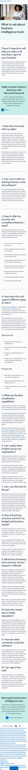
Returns (23, 733)
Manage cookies (4, 767)
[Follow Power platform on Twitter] (20, 726)
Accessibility (19, 758)
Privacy (24, 765)
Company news (12, 756)
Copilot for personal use (6, 730)
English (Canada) (4, 761)
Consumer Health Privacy (6, 765)
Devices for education (10, 737)
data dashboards (14, 413)
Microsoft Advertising (12, 746)
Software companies (10, 754)
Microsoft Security (10, 745)
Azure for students (10, 743)
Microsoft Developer (17, 748)
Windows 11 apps (14, 732)
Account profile (22, 732)
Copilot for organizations (20, 728)
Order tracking (3, 735)
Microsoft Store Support (15, 733)
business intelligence (11, 307)
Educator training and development (9, 741)
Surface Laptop (10, 728)
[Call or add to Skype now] (15, 768)
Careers (24, 754)
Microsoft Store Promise (14, 735)
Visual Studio (18, 754)
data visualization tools (18, 435)
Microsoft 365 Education (11, 739)
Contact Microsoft (17, 765)
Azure (17, 745)
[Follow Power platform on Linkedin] (16, 726)
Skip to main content (5, 1)
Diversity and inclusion (10, 758)
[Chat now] (11, 768)
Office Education (22, 739)
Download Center (4, 733)
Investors (2, 758)
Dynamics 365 (22, 745)
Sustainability (3, 760)
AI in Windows (16, 730)
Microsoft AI (3, 745)
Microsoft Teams (8, 748)
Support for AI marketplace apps (11, 750)
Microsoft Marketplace (12, 752)
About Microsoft (4, 756)
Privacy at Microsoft (21, 756)
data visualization (10, 430)
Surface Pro (3, 728)
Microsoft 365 (3, 746)
